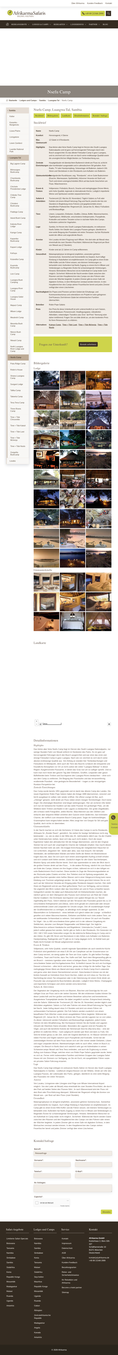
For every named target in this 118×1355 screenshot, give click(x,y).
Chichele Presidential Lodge (18, 188)
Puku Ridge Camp (17, 364)
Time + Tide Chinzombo (15, 418)
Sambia (12, 110)
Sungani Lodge (16, 384)
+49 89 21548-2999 (94, 13)
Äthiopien (38, 1310)
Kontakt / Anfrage (100, 115)
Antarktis (10, 1306)
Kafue (12, 116)
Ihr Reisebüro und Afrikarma (69, 1281)
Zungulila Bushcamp (14, 453)
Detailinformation (81, 115)
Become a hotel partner (72, 1287)
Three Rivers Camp (15, 410)
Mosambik (10, 1282)
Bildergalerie (52, 115)
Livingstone (14, 137)
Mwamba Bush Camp (16, 325)
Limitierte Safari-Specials (17, 1239)
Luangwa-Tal (15, 158)
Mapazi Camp (16, 305)
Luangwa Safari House (16, 298)
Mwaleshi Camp (17, 317)
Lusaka (13, 461)
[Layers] (109, 724)
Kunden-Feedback (69, 1262)
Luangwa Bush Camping (16, 281)
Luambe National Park (17, 150)
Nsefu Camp (15, 357)
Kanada (37, 1332)
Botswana (10, 1243)
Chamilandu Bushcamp (15, 179)
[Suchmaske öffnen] (108, 13)
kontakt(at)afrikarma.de (99, 1258)
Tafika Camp (15, 390)
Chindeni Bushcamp (14, 205)
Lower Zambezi (16, 143)
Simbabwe (10, 1258)
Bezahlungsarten (69, 1267)
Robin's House (16, 370)
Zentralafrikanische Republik (42, 1316)
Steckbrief (39, 115)
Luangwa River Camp (16, 289)
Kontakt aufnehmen (88, 344)
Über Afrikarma (68, 1258)
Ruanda (9, 1296)
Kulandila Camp (17, 259)
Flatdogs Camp (16, 212)
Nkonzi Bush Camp (15, 333)
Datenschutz (67, 1248)
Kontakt (65, 1239)
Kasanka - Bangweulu (14, 124)
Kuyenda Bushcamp (14, 266)
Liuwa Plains (15, 131)
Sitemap (65, 1292)
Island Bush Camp (17, 218)
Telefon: (38, 1171)
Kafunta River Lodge (16, 225)
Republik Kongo (13, 1277)
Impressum (66, 1243)
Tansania (10, 1248)
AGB (64, 1253)
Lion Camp (14, 274)
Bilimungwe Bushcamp (15, 171)
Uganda (9, 1301)
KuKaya (13, 253)
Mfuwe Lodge (15, 311)
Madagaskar (11, 1286)
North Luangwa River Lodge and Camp (17, 349)
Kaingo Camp (55, 325)
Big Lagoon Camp (17, 164)
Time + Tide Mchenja (87, 325)
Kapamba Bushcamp (14, 240)
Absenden (106, 1212)
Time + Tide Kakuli (18, 426)
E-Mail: (79, 1171)
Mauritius (38, 1282)
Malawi (9, 1291)
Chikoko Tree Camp (15, 196)
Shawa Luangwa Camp (17, 377)
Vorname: (39, 1160)
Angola (37, 1328)
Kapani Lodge (16, 247)
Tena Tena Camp (17, 403)
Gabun (37, 1306)
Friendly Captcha (64, 1205)
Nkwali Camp (15, 340)
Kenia (8, 1272)
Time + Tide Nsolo (17, 446)
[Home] (8, 24)
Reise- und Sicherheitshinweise (70, 1273)
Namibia (9, 1253)
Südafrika (10, 1267)
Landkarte (66, 115)
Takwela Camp (16, 397)
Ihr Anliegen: (40, 1183)
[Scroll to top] (113, 1350)
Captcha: (38, 1197)
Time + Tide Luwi (69, 325)
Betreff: (37, 1149)
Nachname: (81, 1160)
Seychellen (39, 1277)
